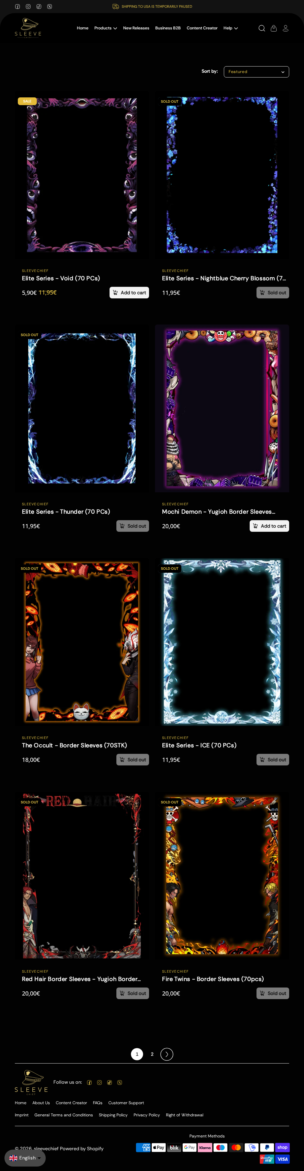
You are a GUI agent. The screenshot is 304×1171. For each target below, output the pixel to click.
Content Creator (71, 1102)
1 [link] (137, 1054)
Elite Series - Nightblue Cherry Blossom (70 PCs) (224, 278)
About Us (41, 1102)
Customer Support (126, 1102)
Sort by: (210, 71)
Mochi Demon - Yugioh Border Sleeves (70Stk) (217, 512)
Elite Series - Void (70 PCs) (61, 278)
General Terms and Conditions (63, 1115)
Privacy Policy (147, 1115)
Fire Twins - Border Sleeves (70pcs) (213, 979)
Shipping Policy (113, 1115)
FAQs (97, 1102)
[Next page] (167, 1054)
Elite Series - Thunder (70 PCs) (66, 512)
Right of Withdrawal (184, 1115)
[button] (105, 28)
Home (20, 1102)
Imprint (21, 1115)
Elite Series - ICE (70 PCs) (199, 745)
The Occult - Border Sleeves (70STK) (74, 745)
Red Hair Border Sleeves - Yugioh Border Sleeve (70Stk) (79, 979)
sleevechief (46, 1148)
